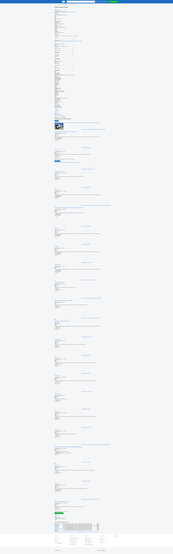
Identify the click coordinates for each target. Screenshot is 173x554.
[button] (55, 140)
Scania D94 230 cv (58, 339)
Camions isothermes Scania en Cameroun (61, 531)
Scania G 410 (57, 429)
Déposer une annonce (59, 513)
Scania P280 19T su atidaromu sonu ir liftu (62, 501)
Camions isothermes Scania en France (92, 531)
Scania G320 (57, 357)
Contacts (56, 541)
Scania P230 (57, 149)
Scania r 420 (57, 483)
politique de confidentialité (68, 162)
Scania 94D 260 (57, 393)
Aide (55, 539)
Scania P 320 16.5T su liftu (59, 171)
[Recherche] (67, 1)
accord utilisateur (77, 162)
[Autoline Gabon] (58, 1)
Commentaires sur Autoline (73, 542)
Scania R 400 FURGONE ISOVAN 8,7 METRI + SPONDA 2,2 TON (66, 131)
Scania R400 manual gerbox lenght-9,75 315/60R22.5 (64, 300)
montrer (57, 109)
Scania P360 (57, 375)
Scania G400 (57, 411)
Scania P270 (57, 246)
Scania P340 (57, 228)
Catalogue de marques (73, 544)
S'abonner (57, 161)
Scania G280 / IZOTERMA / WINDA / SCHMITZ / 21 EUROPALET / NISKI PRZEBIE (69, 207)
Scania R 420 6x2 (58, 264)
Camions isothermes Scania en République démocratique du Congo (76, 531)
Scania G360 (57, 189)
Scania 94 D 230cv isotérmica (60, 282)
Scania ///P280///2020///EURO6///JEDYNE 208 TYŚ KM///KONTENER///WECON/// (68, 446)
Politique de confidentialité (73, 539)
